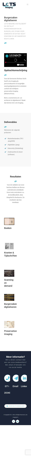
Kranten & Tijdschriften (9, 246)
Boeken (9, 221)
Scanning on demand (9, 273)
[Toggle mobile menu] (28, 4)
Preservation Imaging (9, 324)
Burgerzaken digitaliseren (9, 297)
